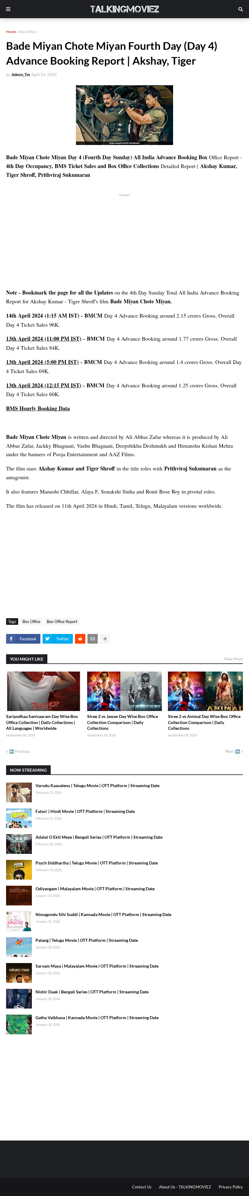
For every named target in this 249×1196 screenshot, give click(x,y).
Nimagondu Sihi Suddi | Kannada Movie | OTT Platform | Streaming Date (103, 914)
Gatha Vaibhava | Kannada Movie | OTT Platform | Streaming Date (97, 1017)
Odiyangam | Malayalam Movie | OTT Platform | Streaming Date (95, 888)
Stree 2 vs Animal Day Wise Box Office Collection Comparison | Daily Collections (204, 722)
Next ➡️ (232, 751)
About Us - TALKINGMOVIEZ (185, 1186)
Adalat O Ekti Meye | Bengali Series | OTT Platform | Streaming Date (99, 837)
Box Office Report (62, 621)
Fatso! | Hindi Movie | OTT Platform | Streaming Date (85, 811)
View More (233, 658)
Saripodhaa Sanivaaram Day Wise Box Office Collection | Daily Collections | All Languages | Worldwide (42, 722)
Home (11, 31)
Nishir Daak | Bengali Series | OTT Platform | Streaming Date (92, 991)
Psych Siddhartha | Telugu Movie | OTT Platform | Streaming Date (97, 862)
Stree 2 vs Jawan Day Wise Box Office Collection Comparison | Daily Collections (122, 722)
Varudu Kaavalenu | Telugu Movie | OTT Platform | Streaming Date (97, 785)
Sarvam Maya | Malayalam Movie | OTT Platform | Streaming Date (97, 966)
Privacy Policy (231, 1186)
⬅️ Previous (19, 751)
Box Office (27, 31)
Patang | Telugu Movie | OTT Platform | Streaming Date (87, 940)
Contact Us (142, 1186)
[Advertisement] (124, 240)
